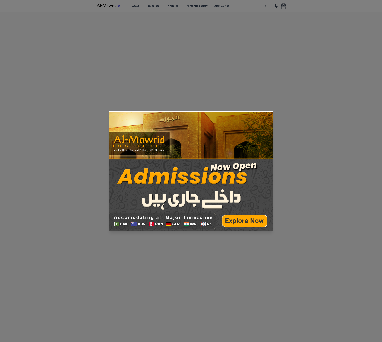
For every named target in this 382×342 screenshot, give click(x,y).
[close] (269, 115)
